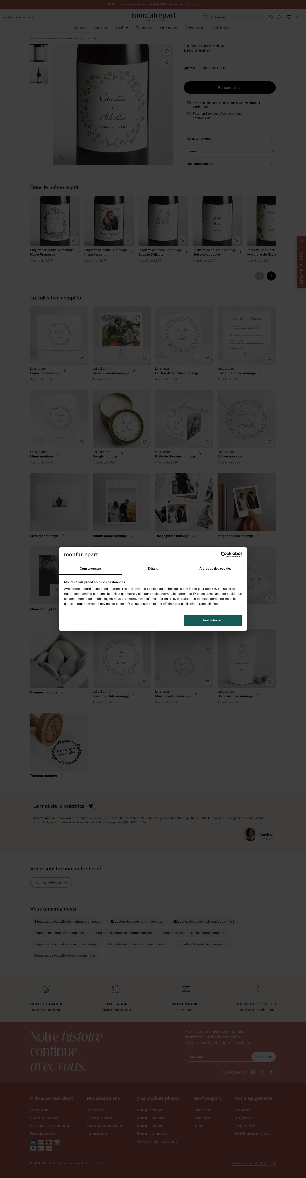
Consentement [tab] (90, 568)
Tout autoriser (212, 620)
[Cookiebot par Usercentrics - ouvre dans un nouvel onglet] (224, 555)
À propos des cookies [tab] (215, 568)
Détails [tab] (153, 568)
